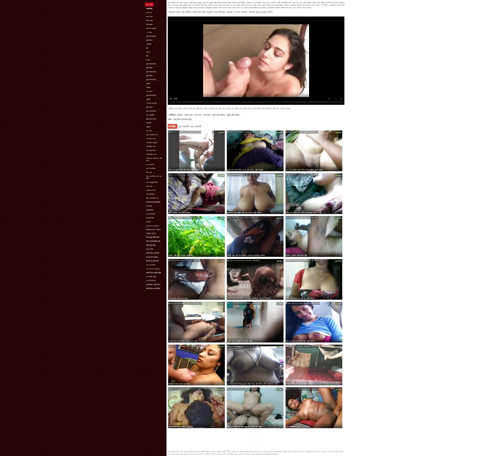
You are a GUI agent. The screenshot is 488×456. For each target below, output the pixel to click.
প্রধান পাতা (149, 4)
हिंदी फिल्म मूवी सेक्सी (152, 261)
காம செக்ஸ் (150, 164)
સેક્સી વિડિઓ (151, 281)
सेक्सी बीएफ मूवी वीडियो (153, 288)
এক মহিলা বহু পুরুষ (151, 103)
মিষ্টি (147, 56)
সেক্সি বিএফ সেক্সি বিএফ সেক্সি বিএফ (154, 159)
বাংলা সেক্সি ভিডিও (151, 150)
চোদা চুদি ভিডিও (150, 194)
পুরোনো (148, 52)
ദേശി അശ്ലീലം (152, 257)
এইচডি (148, 60)
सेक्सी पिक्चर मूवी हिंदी (152, 253)
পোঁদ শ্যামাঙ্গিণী (150, 115)
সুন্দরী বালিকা (149, 40)
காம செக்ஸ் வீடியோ (153, 269)
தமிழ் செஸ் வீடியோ (152, 226)
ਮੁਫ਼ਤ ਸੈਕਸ (149, 249)
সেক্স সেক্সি (149, 131)
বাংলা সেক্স (149, 13)
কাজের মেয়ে (149, 17)
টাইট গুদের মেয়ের (196, 2)
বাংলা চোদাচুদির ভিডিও (152, 182)
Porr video (151, 233)
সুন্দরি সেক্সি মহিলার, (151, 72)
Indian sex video (153, 230)
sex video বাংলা (152, 135)
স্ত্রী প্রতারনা (149, 24)
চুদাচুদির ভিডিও (150, 210)
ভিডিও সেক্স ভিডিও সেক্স (152, 198)
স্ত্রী (147, 48)
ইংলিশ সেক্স (149, 186)
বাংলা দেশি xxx (150, 265)
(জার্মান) (148, 87)
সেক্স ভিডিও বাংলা (151, 139)
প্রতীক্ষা (148, 83)
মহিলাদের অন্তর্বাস (151, 28)
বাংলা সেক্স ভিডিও (151, 168)
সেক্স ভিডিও (279, 5)
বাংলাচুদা (148, 222)
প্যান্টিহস (148, 99)
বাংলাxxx (149, 206)
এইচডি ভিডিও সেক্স (151, 154)
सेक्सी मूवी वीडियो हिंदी (152, 237)
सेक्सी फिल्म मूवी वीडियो (153, 202)
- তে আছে (149, 32)
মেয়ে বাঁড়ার (149, 91)
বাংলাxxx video (151, 143)
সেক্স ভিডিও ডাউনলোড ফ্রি (182, 119)
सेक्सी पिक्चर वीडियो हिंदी (153, 273)
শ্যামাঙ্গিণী (148, 44)
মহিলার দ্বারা (149, 20)
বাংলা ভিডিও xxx (151, 277)
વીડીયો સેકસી (151, 190)
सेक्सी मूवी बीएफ (151, 245)
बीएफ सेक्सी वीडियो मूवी (153, 241)
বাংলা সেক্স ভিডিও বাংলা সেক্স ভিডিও (154, 177)
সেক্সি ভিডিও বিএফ (151, 146)
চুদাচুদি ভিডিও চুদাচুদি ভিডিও (153, 284)
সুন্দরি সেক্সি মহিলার (151, 36)
